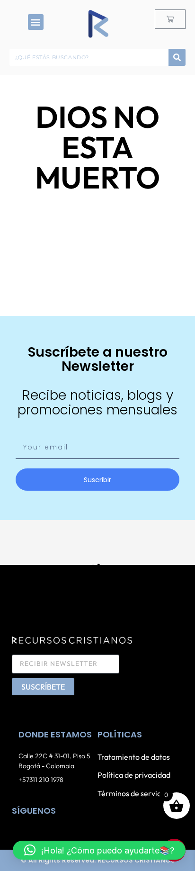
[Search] (177, 57)
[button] (36, 22)
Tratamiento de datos (134, 757)
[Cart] (170, 19)
